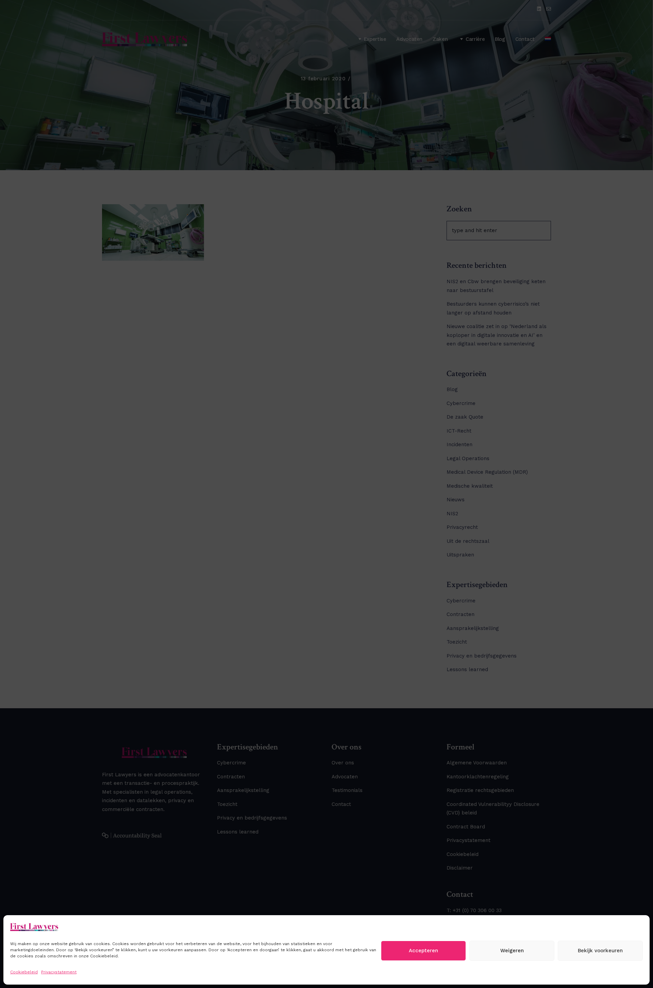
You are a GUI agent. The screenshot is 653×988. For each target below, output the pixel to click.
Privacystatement (59, 972)
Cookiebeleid (24, 972)
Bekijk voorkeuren (600, 950)
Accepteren (423, 950)
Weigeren (512, 950)
